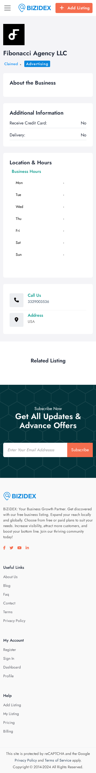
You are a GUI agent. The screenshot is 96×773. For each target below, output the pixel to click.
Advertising (37, 63)
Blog (6, 585)
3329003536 (38, 301)
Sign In (8, 658)
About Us (10, 576)
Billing (8, 731)
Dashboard (12, 667)
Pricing (9, 722)
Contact (9, 603)
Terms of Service (58, 760)
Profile (8, 676)
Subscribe (80, 450)
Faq (6, 594)
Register (9, 649)
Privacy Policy (14, 620)
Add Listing (78, 8)
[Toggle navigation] (7, 8)
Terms (8, 612)
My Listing (11, 713)
